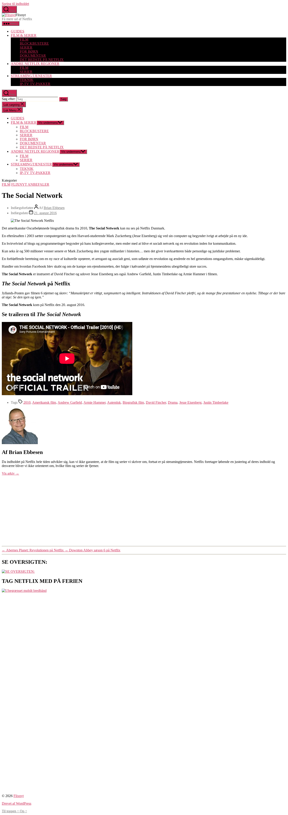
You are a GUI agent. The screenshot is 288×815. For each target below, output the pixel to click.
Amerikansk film (44, 402)
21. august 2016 (45, 213)
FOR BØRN (29, 51)
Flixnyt (19, 796)
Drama (173, 402)
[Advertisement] (144, 510)
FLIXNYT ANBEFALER (30, 184)
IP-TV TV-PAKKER (35, 84)
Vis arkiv (10, 473)
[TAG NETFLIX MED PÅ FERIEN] (24, 591)
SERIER (26, 47)
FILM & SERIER (23, 35)
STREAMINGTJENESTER (31, 76)
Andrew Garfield (70, 402)
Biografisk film (133, 402)
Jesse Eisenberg (190, 402)
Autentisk (114, 402)
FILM (24, 39)
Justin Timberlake (215, 402)
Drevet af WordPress (16, 803)
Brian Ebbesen (54, 208)
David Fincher (156, 402)
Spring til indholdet (15, 4)
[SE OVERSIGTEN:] (18, 571)
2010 (27, 402)
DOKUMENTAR (33, 55)
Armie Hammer (94, 402)
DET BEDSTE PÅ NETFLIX (42, 60)
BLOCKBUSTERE (34, 43)
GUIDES (17, 31)
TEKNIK (27, 80)
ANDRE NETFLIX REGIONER (35, 64)
